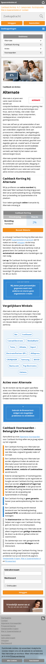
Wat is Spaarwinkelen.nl (11, 10)
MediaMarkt (33, 341)
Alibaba (22, 347)
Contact (25, 10)
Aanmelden (34, 23)
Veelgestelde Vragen (11, 558)
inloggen (21, 242)
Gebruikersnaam (11, 570)
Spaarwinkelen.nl (9, 2)
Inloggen (12, 23)
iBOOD (37, 359)
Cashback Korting (8, 7)
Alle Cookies (12, 661)
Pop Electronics (30, 366)
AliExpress (35, 353)
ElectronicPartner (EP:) (16, 353)
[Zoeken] (41, 16)
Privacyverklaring (17, 656)
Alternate (8, 40)
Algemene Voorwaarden (30, 436)
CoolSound (26, 334)
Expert (33, 347)
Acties (6, 48)
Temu (12, 347)
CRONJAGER (12, 359)
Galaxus (23, 372)
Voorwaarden (10, 52)
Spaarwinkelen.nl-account (22, 240)
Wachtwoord (10, 578)
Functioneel (34, 661)
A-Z (18, 7)
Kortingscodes (38, 7)
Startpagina (6, 618)
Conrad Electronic (15, 341)
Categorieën (26, 7)
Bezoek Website (23, 230)
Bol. (16, 334)
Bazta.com (14, 366)
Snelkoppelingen (8, 28)
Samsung (25, 359)
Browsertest (10, 561)
